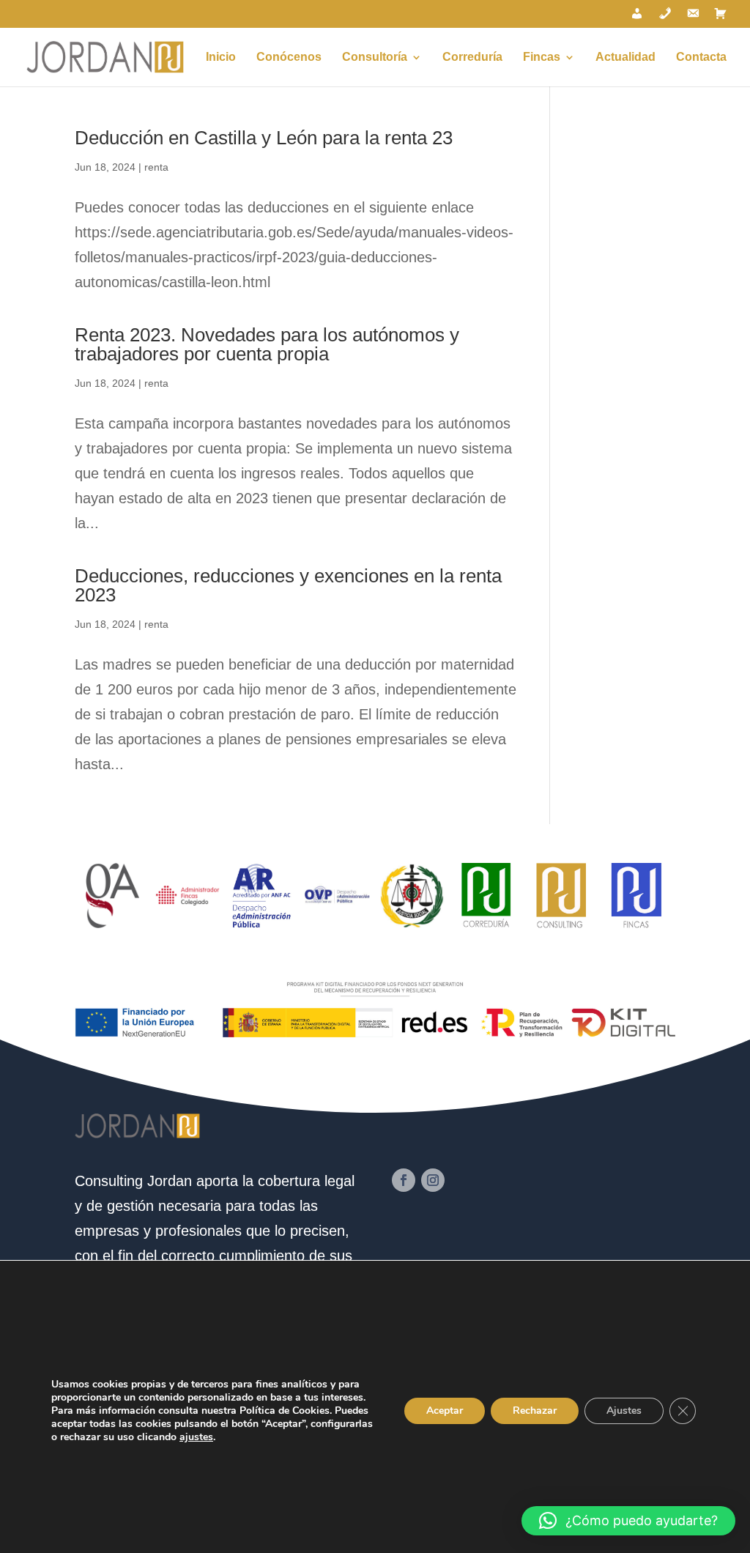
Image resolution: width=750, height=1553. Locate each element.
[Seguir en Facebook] (403, 1180)
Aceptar (444, 1410)
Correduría (472, 57)
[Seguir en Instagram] (433, 1180)
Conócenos (289, 57)
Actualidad (625, 57)
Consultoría (374, 57)
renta (156, 167)
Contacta (701, 57)
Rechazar (535, 1410)
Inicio (221, 57)
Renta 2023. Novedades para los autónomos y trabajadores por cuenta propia (267, 344)
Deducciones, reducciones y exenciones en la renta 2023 (288, 585)
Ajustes (624, 1410)
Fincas (541, 57)
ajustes (196, 1437)
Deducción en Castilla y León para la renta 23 (264, 138)
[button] (628, 1520)
